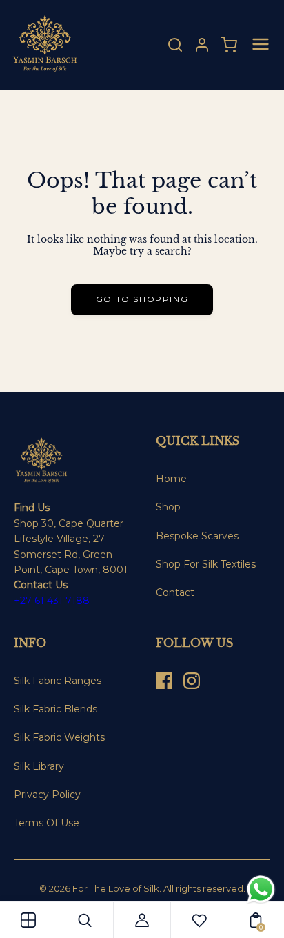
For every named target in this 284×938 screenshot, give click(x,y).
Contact (175, 592)
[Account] (202, 45)
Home (171, 478)
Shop (168, 507)
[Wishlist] (199, 920)
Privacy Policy (47, 794)
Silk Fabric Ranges (57, 681)
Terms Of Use (46, 823)
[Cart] (229, 45)
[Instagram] (191, 680)
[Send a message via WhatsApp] (261, 889)
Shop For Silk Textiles (206, 564)
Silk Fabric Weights (59, 737)
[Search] (175, 45)
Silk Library (39, 766)
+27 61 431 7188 (52, 601)
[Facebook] (164, 680)
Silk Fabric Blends (55, 709)
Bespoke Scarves (197, 536)
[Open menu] (260, 45)
